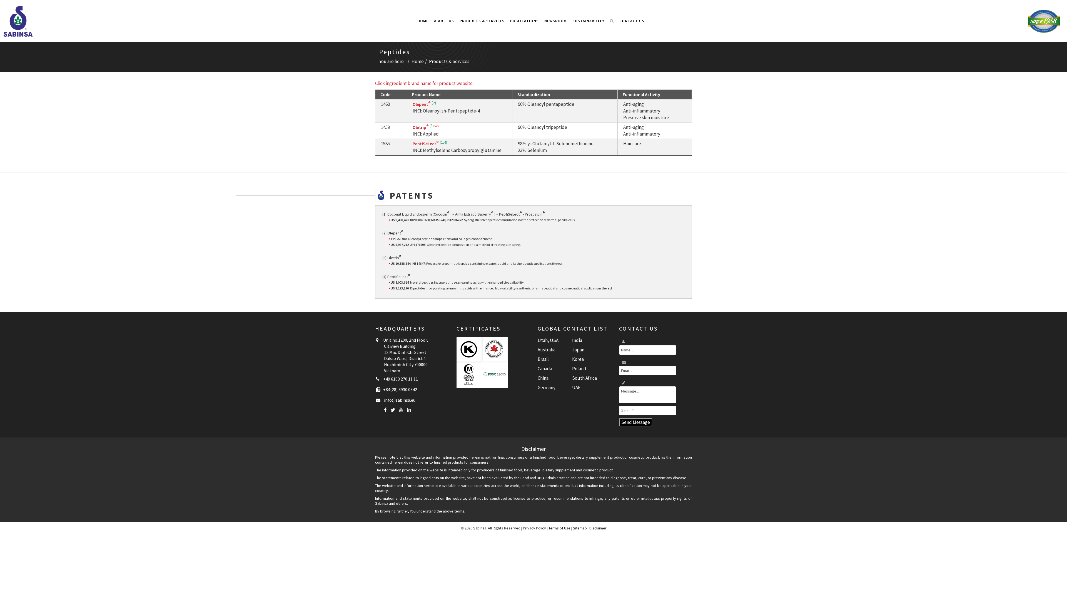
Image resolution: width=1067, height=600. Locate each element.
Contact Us (631, 20)
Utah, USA (548, 340)
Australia (546, 350)
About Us (444, 20)
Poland (579, 369)
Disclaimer (598, 528)
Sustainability (588, 20)
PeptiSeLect (426, 143)
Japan (578, 350)
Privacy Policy (534, 528)
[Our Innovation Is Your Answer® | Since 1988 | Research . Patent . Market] (1044, 21)
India (577, 340)
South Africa (584, 378)
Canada (545, 369)
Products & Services (482, 20)
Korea (578, 359)
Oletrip (421, 127)
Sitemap (580, 528)
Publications (524, 20)
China (543, 378)
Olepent (422, 104)
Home (422, 20)
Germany (546, 387)
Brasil (543, 359)
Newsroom (555, 20)
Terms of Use (559, 528)
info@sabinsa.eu (399, 400)
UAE (576, 387)
